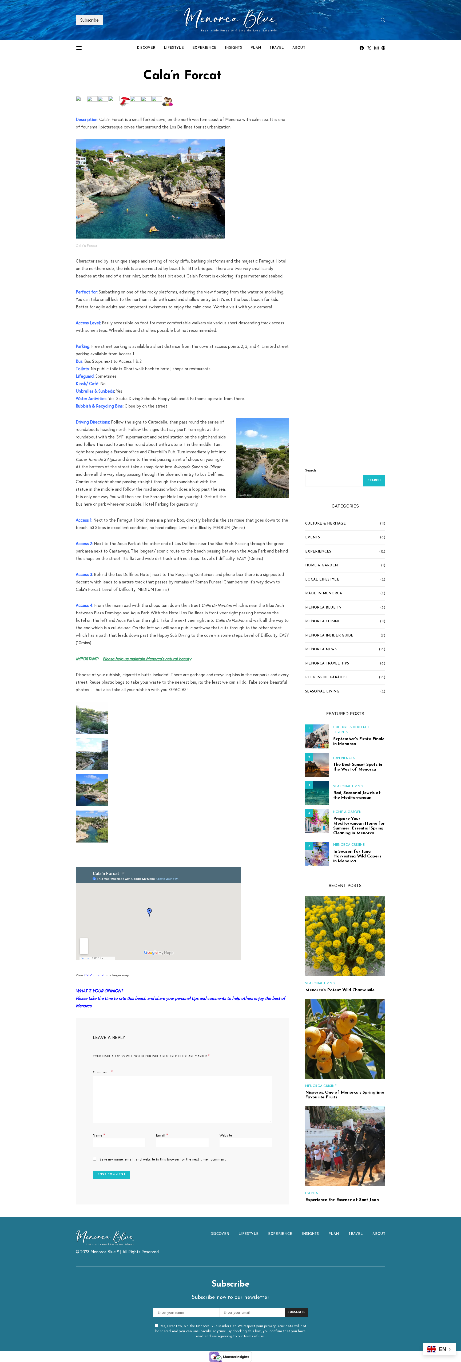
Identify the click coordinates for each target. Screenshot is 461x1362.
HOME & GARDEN (321, 565)
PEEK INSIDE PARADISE (326, 677)
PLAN (256, 48)
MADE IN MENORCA (323, 593)
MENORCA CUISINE (322, 621)
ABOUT (298, 48)
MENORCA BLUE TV (323, 607)
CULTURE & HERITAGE (325, 523)
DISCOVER (146, 48)
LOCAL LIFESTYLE (322, 579)
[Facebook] (362, 48)
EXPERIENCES (318, 551)
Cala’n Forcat (94, 975)
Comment (101, 1072)
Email (162, 1135)
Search (310, 470)
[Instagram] (376, 48)
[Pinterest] (383, 48)
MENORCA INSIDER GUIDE (329, 635)
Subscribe (89, 20)
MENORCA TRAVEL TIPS (327, 663)
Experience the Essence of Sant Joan (342, 1200)
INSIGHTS (233, 48)
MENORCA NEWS (321, 649)
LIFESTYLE (174, 48)
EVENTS (312, 537)
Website (226, 1135)
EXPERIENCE (204, 48)
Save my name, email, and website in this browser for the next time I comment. (163, 1159)
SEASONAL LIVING (322, 691)
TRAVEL (276, 48)
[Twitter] (369, 48)
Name (99, 1135)
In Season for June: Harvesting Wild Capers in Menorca (357, 856)
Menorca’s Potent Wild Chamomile (340, 990)
